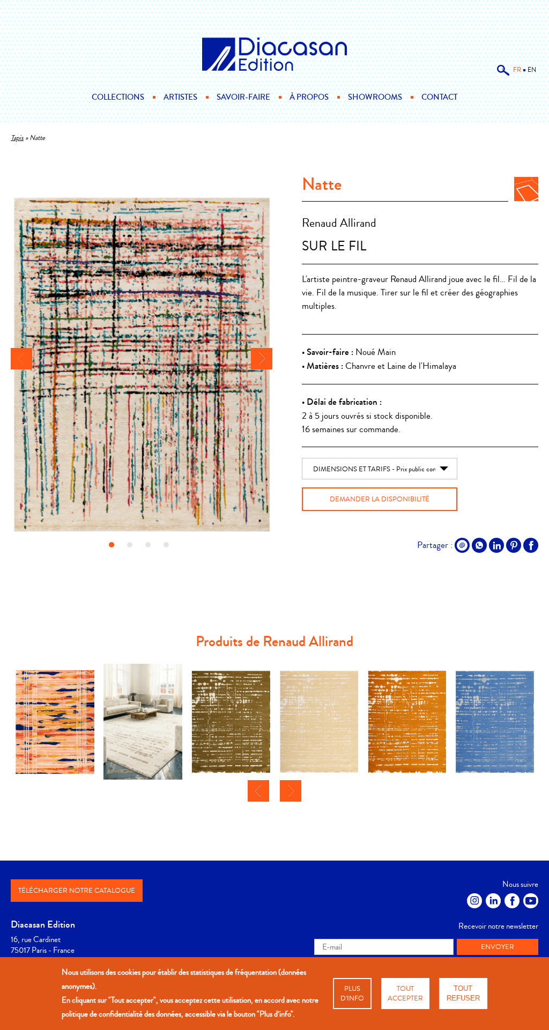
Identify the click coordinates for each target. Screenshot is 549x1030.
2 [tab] (129, 544)
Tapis (17, 138)
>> (261, 358)
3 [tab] (148, 544)
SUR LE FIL (334, 246)
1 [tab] (111, 544)
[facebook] (512, 900)
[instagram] (474, 900)
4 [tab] (166, 544)
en (532, 70)
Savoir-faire (243, 97)
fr (517, 70)
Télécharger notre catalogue (76, 890)
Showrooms (375, 97)
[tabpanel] (141, 365)
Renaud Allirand (339, 223)
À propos (309, 97)
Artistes (180, 97)
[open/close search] (503, 74)
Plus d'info (352, 993)
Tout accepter (405, 993)
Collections (118, 97)
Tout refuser (463, 993)
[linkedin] (493, 900)
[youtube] (530, 900)
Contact (439, 97)
